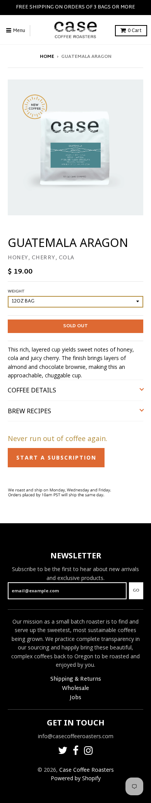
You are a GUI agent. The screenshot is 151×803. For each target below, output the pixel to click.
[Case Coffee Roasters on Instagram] (88, 752)
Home (47, 56)
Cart (135, 31)
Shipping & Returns (75, 679)
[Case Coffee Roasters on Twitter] (62, 752)
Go (136, 590)
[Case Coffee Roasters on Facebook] (76, 752)
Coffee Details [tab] (32, 390)
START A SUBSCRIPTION (56, 457)
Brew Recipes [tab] (30, 411)
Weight (16, 291)
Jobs (75, 698)
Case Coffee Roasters (86, 769)
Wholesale (75, 688)
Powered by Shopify (76, 778)
